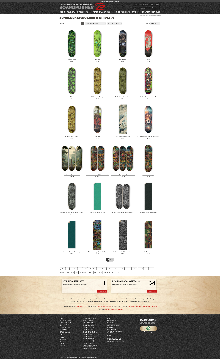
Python (71, 96)
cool (146, 269)
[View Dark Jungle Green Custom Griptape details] (148, 196)
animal (151, 269)
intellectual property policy (92, 357)
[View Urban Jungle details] (97, 120)
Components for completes (114, 331)
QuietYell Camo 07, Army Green (122, 96)
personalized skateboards (114, 324)
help (136, 4)
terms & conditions (79, 357)
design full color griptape (90, 348)
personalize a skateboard (90, 345)
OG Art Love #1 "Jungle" (148, 175)
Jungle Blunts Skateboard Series (72, 175)
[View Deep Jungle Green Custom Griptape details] (72, 235)
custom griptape (87, 334)
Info (61, 318)
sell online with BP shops (114, 338)
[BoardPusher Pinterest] (152, 322)
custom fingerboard (88, 338)
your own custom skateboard (114, 309)
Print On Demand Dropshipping (115, 341)
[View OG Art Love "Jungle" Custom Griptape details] (97, 235)
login (151, 4)
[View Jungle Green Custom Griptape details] (97, 196)
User (61, 337)
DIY (77, 272)
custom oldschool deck (89, 331)
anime (134, 269)
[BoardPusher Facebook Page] (143, 322)
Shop (141, 15)
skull (108, 269)
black (94, 269)
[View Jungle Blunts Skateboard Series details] (72, 159)
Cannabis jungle (72, 59)
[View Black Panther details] (123, 44)
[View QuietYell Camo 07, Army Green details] (123, 81)
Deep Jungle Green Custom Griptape (72, 251)
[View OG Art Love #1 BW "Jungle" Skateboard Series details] (123, 196)
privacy (85, 357)
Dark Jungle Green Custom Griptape (148, 212)
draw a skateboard (88, 347)
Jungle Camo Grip (148, 251)
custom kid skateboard (89, 336)
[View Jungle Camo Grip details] (148, 235)
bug (72, 272)
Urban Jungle (97, 136)
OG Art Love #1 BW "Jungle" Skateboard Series (122, 212)
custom (90, 272)
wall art (140, 269)
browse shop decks (112, 320)
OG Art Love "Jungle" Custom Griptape (97, 251)
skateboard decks (82, 306)
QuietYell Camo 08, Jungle (97, 96)
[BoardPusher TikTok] (149, 322)
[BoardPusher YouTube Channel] (154, 322)
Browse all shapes (88, 320)
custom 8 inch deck (88, 325)
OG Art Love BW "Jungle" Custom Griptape (123, 251)
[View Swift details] (148, 44)
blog (151, 12)
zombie (121, 269)
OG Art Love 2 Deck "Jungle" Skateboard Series (97, 175)
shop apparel (110, 322)
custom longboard (88, 329)
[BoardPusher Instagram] (141, 322)
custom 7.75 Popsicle (89, 327)
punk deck (74, 269)
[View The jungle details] (97, 44)
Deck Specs (103, 291)
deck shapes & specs (65, 320)
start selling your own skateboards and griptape (142, 306)
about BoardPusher (65, 333)
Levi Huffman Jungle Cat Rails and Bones (148, 96)
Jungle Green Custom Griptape (97, 212)
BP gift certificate (112, 329)
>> (112, 259)
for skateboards (127, 12)
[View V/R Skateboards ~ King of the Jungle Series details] (148, 120)
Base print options (88, 322)
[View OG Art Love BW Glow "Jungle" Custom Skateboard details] (72, 196)
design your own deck (113, 325)
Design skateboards (90, 318)
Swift (148, 59)
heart (113, 272)
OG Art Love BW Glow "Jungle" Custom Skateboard (72, 212)
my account (63, 339)
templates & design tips (66, 322)
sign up (146, 4)
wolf (68, 272)
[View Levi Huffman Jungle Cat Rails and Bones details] (148, 81)
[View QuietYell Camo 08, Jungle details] (97, 81)
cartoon (62, 272)
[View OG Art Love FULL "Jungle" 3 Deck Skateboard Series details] (123, 159)
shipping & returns (65, 327)
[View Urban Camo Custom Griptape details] (123, 120)
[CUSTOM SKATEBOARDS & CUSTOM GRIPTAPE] (82, 9)
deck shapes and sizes (104, 306)
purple (100, 272)
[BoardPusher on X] (146, 322)
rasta (118, 272)
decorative (83, 272)
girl (90, 269)
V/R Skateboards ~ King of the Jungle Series (148, 136)
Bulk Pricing (110, 333)
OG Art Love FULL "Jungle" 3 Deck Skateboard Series (123, 175)
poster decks (101, 269)
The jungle (97, 59)
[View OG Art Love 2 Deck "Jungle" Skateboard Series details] (97, 159)
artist (85, 269)
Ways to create (88, 341)
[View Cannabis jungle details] (72, 44)
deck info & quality (65, 324)
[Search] (152, 8)
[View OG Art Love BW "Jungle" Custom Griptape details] (123, 235)
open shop (62, 345)
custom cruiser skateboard (90, 333)
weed (80, 269)
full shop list (110, 327)
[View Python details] (72, 81)
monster (114, 269)
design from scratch (89, 343)
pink (67, 269)
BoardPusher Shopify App (114, 339)
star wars (128, 269)
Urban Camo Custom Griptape (123, 136)
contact (62, 331)
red (95, 272)
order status (63, 329)
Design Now (152, 291)
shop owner (63, 343)
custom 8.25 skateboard (89, 324)
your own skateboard (74, 12)
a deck (102, 12)
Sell (108, 335)
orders (140, 4)
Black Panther (122, 59)
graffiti (62, 269)
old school (107, 272)
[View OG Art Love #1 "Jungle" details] (148, 159)
